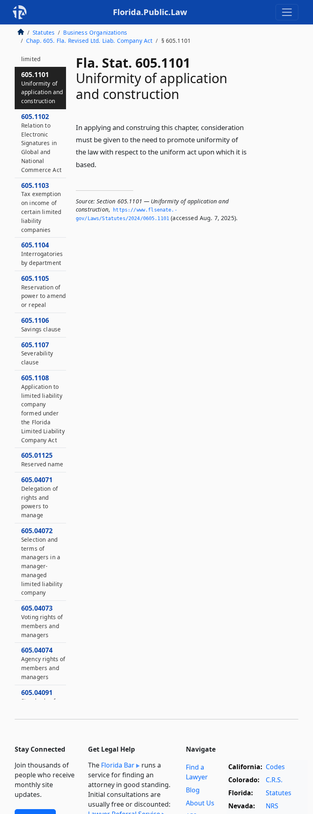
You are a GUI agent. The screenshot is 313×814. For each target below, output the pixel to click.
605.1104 (42, 253)
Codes (275, 766)
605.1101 (42, 87)
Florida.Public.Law (150, 12)
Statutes (44, 32)
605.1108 (43, 408)
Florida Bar (117, 765)
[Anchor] (101, 164)
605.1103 (41, 207)
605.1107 (37, 353)
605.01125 (42, 459)
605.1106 (41, 324)
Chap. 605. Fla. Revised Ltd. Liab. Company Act (89, 40)
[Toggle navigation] (287, 12)
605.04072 (41, 561)
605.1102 (41, 143)
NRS (272, 805)
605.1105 (43, 291)
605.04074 (43, 663)
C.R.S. (274, 779)
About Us (200, 803)
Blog (193, 789)
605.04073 (42, 621)
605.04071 (39, 497)
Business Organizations (95, 32)
